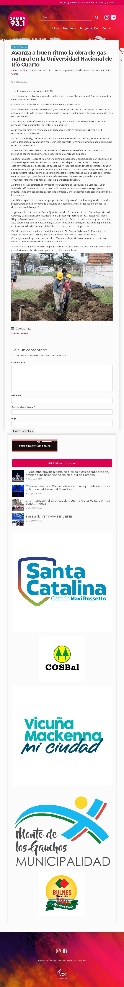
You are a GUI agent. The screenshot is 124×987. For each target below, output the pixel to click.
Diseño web (62, 978)
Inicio (55, 28)
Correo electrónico (23, 406)
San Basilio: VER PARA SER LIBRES (49, 516)
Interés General (20, 47)
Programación (89, 28)
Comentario (18, 362)
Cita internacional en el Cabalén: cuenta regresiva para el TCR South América (68, 502)
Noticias (68, 28)
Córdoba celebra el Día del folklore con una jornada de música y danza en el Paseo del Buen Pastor (68, 488)
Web (13, 418)
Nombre (17, 395)
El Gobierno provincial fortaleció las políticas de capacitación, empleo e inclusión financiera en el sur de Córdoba (67, 473)
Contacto (108, 28)
